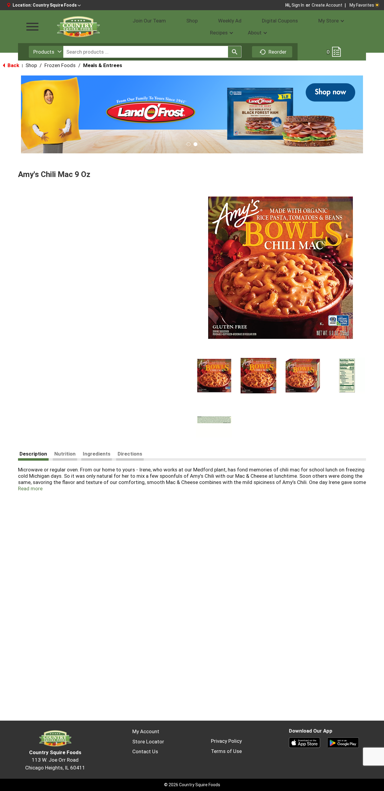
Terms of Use (226, 751)
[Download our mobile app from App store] (304, 742)
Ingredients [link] (96, 454)
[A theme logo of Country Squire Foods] (78, 26)
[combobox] (46, 52)
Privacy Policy (226, 741)
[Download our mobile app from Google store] (343, 742)
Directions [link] (130, 454)
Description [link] (33, 454)
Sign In (298, 5)
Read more (30, 488)
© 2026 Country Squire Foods (192, 784)
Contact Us (145, 751)
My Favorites (362, 5)
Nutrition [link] (65, 454)
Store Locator (148, 742)
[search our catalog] (234, 52)
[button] (57, 5)
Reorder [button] (277, 52)
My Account (145, 731)
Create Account (327, 5)
